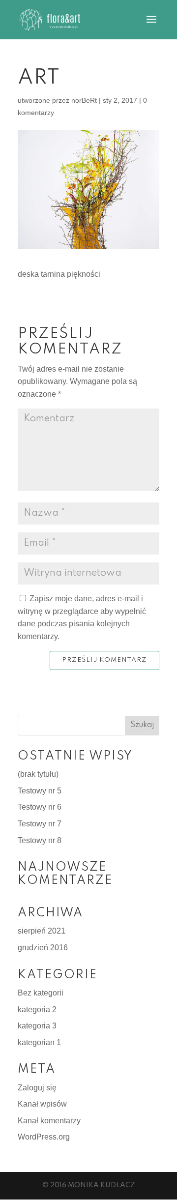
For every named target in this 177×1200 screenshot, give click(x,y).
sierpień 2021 (41, 931)
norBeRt (84, 100)
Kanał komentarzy (49, 1120)
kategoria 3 (37, 1026)
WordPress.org (44, 1137)
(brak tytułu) (38, 774)
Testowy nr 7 (39, 824)
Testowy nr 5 (39, 791)
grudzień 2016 (43, 947)
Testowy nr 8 (39, 840)
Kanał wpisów (42, 1104)
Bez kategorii (40, 993)
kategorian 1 (39, 1042)
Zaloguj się (37, 1087)
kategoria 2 (37, 1009)
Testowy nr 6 (39, 807)
